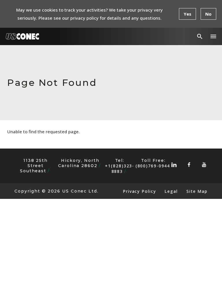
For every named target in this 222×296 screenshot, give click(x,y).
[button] (213, 36)
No (208, 14)
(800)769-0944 (153, 166)
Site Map (197, 191)
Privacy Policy (139, 191)
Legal (170, 191)
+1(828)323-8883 (119, 168)
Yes (187, 14)
